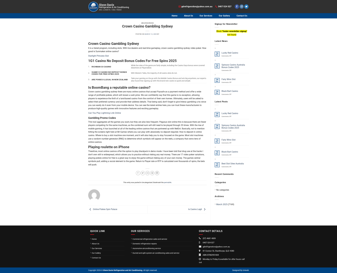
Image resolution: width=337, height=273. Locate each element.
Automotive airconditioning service (147, 248)
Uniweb (246, 270)
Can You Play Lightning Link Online (104, 113)
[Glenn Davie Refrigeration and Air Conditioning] (108, 6)
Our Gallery (224, 15)
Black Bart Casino (230, 91)
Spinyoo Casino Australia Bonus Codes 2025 (233, 66)
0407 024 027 (208, 242)
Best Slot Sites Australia (233, 163)
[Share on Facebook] (138, 173)
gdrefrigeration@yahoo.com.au (216, 247)
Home (174, 15)
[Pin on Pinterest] (152, 173)
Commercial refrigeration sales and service (150, 239)
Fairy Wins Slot (229, 79)
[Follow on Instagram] (241, 6)
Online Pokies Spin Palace (104, 209)
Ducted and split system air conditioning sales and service (156, 253)
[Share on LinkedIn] (157, 173)
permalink (167, 182)
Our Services (206, 15)
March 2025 (221, 204)
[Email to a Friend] (147, 173)
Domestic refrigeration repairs (145, 244)
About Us (188, 15)
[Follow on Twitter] (246, 6)
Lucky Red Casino (230, 53)
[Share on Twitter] (143, 173)
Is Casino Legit (195, 209)
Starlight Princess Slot (98, 56)
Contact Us (242, 15)
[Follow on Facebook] (237, 6)
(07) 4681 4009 (209, 238)
